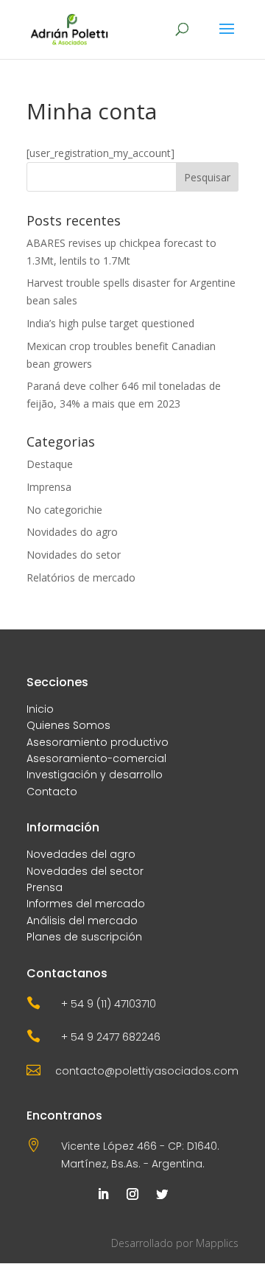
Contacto (51, 791)
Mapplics (217, 1243)
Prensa (44, 887)
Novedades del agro (80, 854)
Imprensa (48, 487)
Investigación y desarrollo (94, 774)
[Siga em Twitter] (162, 1194)
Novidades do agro (72, 532)
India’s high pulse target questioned (110, 323)
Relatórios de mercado (80, 577)
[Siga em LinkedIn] (103, 1194)
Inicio (40, 709)
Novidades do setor (73, 555)
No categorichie (64, 510)
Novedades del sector (85, 871)
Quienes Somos (68, 725)
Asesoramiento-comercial (96, 758)
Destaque (49, 464)
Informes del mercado (85, 903)
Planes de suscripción (84, 936)
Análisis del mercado (82, 920)
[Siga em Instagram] (132, 1194)
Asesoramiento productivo (97, 742)
